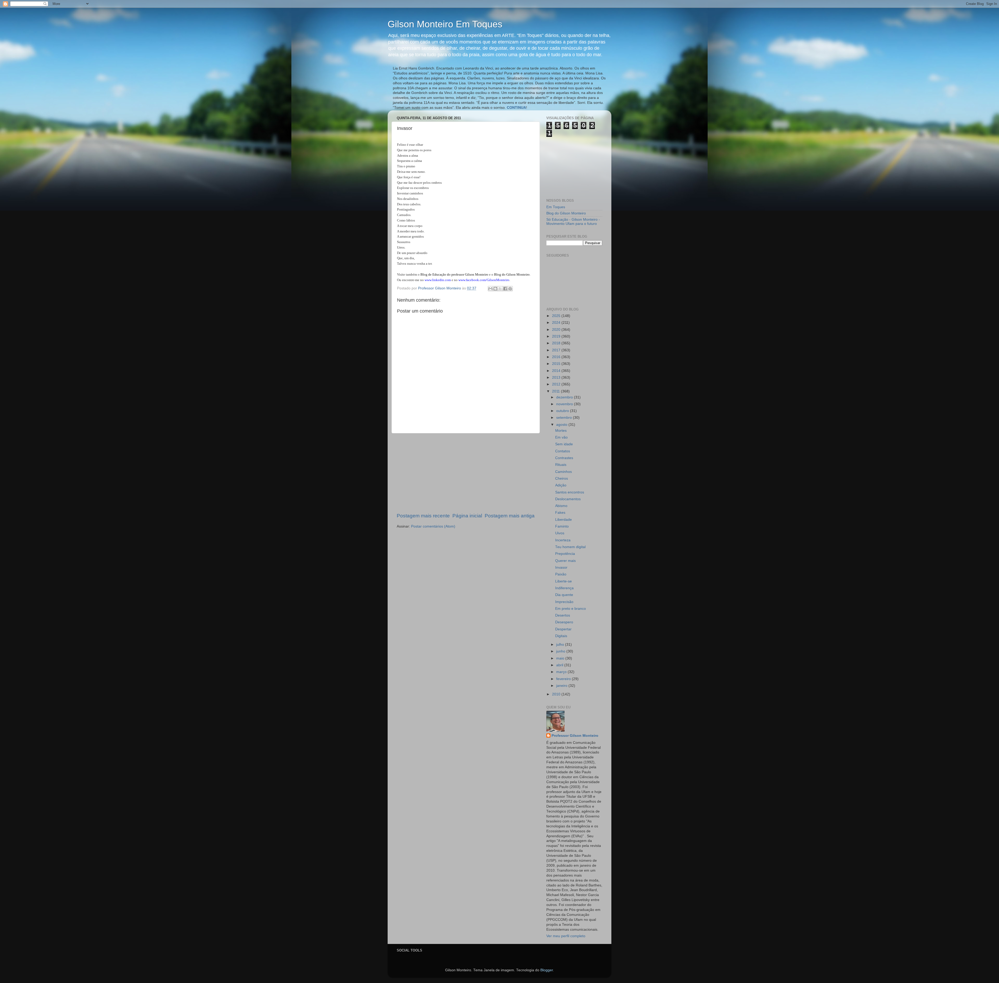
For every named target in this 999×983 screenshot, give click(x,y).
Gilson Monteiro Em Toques (445, 24)
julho (560, 644)
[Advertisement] (466, 472)
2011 (556, 391)
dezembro (565, 397)
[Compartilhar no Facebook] (505, 288)
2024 (556, 323)
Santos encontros (569, 492)
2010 (556, 694)
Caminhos (563, 472)
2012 (556, 384)
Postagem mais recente (423, 515)
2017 (556, 350)
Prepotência (565, 554)
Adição (560, 485)
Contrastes (564, 458)
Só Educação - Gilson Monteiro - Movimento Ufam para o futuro (573, 222)
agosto (562, 425)
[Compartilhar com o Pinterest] (510, 288)
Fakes (560, 513)
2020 (556, 330)
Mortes (561, 431)
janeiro (562, 686)
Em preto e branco (570, 609)
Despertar (563, 629)
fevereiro (564, 679)
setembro (564, 418)
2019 (556, 336)
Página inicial (467, 515)
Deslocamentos (568, 499)
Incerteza (563, 540)
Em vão (561, 437)
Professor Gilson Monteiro (575, 736)
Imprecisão (564, 602)
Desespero (564, 622)
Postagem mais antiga (510, 515)
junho (561, 651)
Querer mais (565, 561)
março (562, 672)
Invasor (561, 567)
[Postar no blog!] (495, 288)
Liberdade (563, 520)
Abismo (561, 506)
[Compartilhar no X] (500, 288)
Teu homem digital (570, 547)
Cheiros (561, 478)
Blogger (546, 970)
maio (560, 658)
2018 (556, 343)
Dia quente (564, 595)
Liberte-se (563, 581)
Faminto (562, 526)
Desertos (562, 615)
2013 (556, 377)
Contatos (562, 451)
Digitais (561, 636)
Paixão (560, 574)
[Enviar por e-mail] (490, 288)
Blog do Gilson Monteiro (566, 213)
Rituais (560, 465)
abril (560, 665)
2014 (556, 371)
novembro (565, 404)
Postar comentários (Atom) (433, 526)
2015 (556, 364)
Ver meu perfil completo (565, 936)
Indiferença (564, 588)
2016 (556, 357)
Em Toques (555, 207)
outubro (563, 411)
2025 (556, 316)
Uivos (559, 533)
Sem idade (564, 444)
